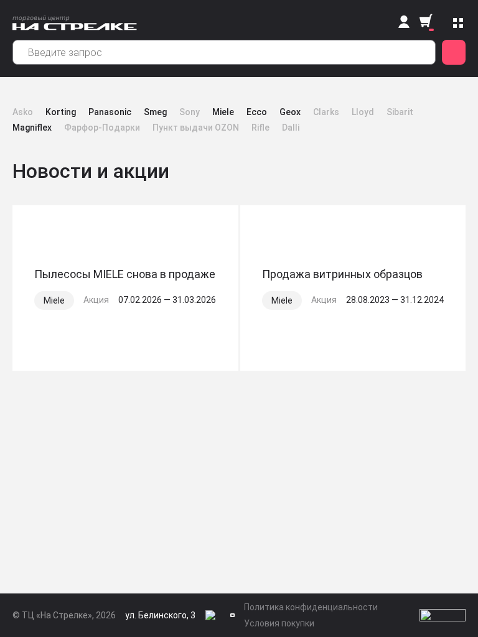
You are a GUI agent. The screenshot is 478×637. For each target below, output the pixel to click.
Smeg (155, 112)
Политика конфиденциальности (311, 607)
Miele (223, 112)
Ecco (256, 112)
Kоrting (60, 112)
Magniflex (32, 128)
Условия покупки (279, 623)
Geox (290, 112)
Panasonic (109, 112)
